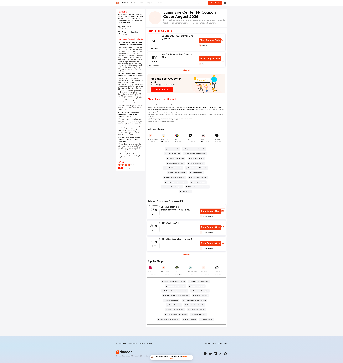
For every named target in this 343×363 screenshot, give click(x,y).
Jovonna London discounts (198, 177)
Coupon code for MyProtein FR (197, 168)
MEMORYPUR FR (153, 139)
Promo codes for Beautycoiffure (169, 319)
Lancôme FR (204, 271)
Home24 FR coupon (174, 305)
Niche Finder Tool (145, 343)
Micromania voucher (172, 300)
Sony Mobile (218, 271)
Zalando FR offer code (173, 153)
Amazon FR (164, 139)
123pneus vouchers (197, 172)
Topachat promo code (196, 163)
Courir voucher (186, 191)
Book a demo (121, 343)
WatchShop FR (192, 271)
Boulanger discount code (176, 163)
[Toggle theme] (225, 3)
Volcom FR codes (207, 319)
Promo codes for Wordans (177, 172)
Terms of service (146, 356)
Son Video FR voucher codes (200, 281)
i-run (176, 271)
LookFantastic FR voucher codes (196, 153)
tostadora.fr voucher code (176, 158)
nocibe (150, 271)
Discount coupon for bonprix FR (175, 177)
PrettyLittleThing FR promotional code (175, 290)
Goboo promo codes (199, 182)
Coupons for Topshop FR (200, 290)
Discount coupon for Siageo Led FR (174, 281)
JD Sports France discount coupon (198, 186)
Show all (186, 70)
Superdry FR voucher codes (173, 168)
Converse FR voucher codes (176, 286)
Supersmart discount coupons (172, 186)
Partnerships (132, 343)
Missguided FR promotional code (176, 182)
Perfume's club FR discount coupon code (176, 295)
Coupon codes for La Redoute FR (195, 149)
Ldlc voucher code (173, 149)
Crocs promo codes (199, 314)
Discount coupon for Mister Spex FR (195, 300)
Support (224, 343)
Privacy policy (135, 356)
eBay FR (177, 139)
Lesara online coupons (197, 286)
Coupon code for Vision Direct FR (177, 314)
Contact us (216, 343)
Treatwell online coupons (197, 309)
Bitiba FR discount (190, 319)
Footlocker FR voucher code (195, 305)
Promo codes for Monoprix (175, 309)
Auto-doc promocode (201, 295)
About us (206, 343)
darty (203, 139)
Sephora (217, 139)
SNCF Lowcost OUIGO (168, 271)
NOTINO (190, 139)
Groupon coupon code (197, 158)
